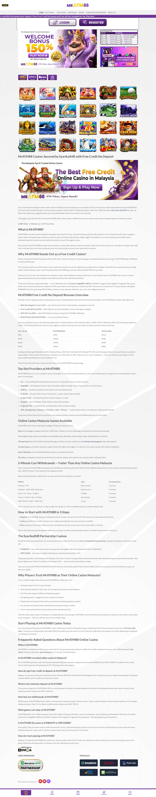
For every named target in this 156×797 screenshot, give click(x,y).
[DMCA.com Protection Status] (25, 749)
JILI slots (72, 283)
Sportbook (72, 12)
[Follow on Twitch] (48, 781)
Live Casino (61, 12)
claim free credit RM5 (119, 210)
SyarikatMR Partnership (96, 12)
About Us (111, 12)
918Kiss (88, 283)
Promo (81, 12)
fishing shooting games (93, 441)
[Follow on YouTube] (44, 781)
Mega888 (80, 283)
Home (41, 12)
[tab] (22, 79)
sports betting (45, 652)
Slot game (49, 12)
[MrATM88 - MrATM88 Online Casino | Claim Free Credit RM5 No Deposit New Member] (78, 5)
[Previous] (22, 48)
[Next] (92, 48)
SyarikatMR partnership (95, 541)
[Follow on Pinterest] (40, 781)
